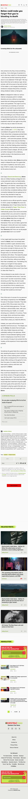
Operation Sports (13, 762)
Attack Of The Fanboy (6, 757)
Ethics (14, 739)
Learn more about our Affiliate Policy (18, 470)
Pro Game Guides (7, 755)
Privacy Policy (17, 656)
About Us (14, 737)
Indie (6, 8)
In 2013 (15, 129)
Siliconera (23, 757)
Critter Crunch (5, 209)
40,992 (16, 711)
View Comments (14, 485)
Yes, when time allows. (9, 415)
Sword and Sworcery (14, 176)
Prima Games (16, 757)
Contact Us (14, 742)
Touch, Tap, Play (7, 764)
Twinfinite (15, 755)
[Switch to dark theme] (24, 5)
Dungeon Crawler (12, 454)
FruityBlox (14, 764)
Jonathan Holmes (7, 26)
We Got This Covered (8, 760)
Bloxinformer (21, 764)
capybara (5, 454)
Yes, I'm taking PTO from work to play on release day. (14, 407)
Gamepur (21, 755)
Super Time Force (18, 207)
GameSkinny (5, 762)
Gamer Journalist (19, 760)
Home (2, 8)
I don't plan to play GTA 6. (10, 418)
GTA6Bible (13, 766)
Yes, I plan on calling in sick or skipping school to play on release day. (13, 411)
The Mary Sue (21, 762)
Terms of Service (11, 656)
